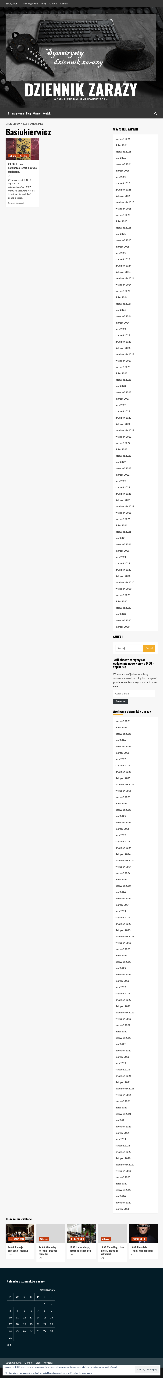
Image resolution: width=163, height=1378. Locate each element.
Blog (43, 3)
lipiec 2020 (121, 601)
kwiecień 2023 (123, 392)
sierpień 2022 (123, 443)
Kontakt (64, 3)
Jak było (12, 155)
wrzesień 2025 (123, 208)
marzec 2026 (123, 170)
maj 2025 (121, 233)
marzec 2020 (123, 626)
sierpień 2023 (123, 367)
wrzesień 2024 (123, 284)
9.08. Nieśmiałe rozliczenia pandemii (142, 1248)
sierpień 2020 (123, 595)
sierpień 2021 (123, 519)
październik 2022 (125, 430)
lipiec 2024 (121, 297)
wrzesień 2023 (123, 360)
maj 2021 (121, 538)
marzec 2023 (123, 398)
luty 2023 (121, 405)
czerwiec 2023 (123, 379)
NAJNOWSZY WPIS (16, 1239)
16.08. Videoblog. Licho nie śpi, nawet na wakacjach (112, 1250)
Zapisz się (120, 701)
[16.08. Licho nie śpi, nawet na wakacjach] (81, 1233)
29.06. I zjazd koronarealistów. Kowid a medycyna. (22, 168)
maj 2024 (121, 310)
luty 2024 (121, 329)
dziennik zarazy (80, 89)
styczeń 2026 (123, 183)
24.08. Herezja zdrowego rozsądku (18, 1248)
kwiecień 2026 (123, 164)
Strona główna (30, 3)
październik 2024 (125, 278)
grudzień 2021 (123, 493)
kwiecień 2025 (123, 240)
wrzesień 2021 (123, 512)
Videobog (23, 155)
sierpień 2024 (123, 291)
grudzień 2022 (123, 417)
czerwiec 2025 (123, 227)
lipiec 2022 (121, 449)
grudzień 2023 (123, 341)
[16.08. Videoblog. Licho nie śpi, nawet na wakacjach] (112, 1233)
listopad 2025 (123, 195)
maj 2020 (121, 614)
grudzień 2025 (123, 189)
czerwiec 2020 (123, 607)
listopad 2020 (123, 576)
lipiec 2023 (121, 373)
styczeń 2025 (123, 259)
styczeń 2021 (123, 563)
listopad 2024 (123, 272)
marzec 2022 (123, 474)
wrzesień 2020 (123, 588)
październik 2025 (125, 202)
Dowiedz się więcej (16, 203)
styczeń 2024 (123, 335)
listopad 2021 (123, 500)
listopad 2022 (123, 424)
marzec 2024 (123, 322)
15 (44, 1317)
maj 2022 (121, 462)
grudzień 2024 (123, 265)
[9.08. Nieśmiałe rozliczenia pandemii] (143, 1233)
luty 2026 (121, 176)
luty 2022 (121, 481)
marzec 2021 (123, 550)
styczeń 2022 (123, 487)
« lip (9, 1344)
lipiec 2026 (121, 145)
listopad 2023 (123, 348)
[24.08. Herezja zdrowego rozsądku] (20, 1233)
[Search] (156, 113)
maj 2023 (121, 386)
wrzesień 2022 (123, 436)
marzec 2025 (123, 246)
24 (10, 1330)
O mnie (53, 3)
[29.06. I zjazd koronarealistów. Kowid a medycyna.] (22, 149)
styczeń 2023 (123, 411)
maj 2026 (121, 157)
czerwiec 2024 (123, 303)
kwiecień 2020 (123, 620)
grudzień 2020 (123, 569)
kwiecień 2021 (123, 544)
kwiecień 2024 (123, 316)
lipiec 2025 (121, 221)
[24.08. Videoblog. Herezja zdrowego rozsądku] (50, 1233)
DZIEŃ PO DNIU (77, 1239)
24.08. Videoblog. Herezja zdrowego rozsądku (48, 1250)
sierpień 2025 (123, 214)
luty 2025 (121, 252)
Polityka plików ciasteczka (81, 1373)
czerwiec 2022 (123, 455)
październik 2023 (125, 354)
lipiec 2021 (121, 525)
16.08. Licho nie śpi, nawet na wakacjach (80, 1248)
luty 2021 (121, 557)
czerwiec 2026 (123, 151)
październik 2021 (125, 506)
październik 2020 (125, 582)
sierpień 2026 (123, 138)
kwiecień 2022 (123, 468)
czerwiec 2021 (123, 531)
